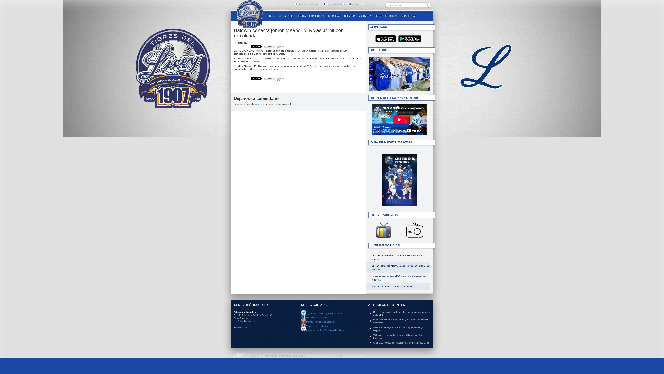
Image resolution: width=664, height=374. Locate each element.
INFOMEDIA (349, 15)
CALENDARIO (286, 15)
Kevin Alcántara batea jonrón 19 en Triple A (392, 287)
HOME (272, 15)
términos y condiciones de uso (322, 355)
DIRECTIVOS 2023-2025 (386, 15)
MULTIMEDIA (365, 15)
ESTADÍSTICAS (316, 15)
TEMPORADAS (409, 15)
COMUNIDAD (333, 15)
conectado (260, 104)
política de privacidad (354, 355)
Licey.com (250, 14)
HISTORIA (301, 15)
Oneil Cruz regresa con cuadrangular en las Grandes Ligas (401, 342)
